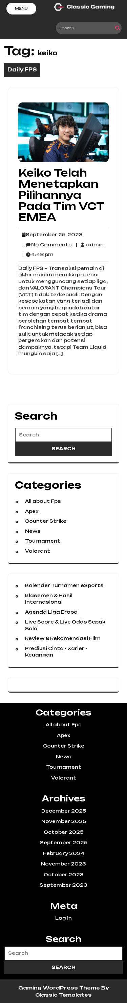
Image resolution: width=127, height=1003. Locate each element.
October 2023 (64, 874)
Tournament (42, 541)
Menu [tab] (21, 8)
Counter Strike (45, 521)
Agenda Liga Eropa (51, 612)
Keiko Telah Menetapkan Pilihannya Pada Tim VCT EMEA (61, 194)
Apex (31, 511)
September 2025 (63, 842)
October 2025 (63, 832)
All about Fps (43, 501)
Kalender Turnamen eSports (64, 585)
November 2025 (63, 821)
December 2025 (63, 811)
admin (89, 244)
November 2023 (63, 864)
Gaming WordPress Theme (59, 988)
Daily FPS (22, 69)
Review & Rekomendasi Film (63, 638)
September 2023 (63, 885)
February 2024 (63, 853)
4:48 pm (37, 254)
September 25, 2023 (53, 235)
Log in (63, 918)
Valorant (37, 551)
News (33, 531)
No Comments (46, 245)
